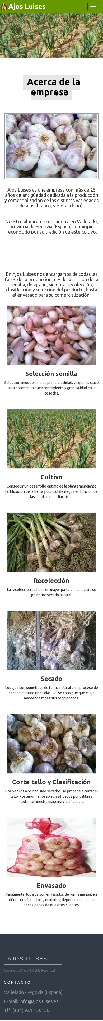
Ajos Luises (27, 959)
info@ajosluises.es (38, 1001)
